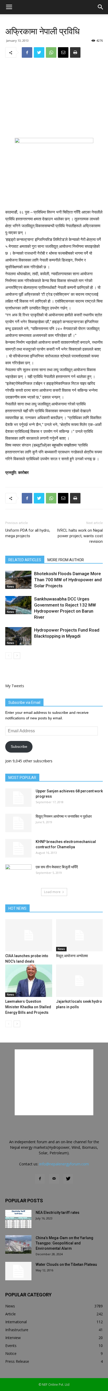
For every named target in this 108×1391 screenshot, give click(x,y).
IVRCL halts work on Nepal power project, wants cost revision (80, 536)
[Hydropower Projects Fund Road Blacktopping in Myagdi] (18, 636)
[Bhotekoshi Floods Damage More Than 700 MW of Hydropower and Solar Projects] (18, 580)
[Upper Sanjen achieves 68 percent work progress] (18, 797)
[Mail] (54, 1179)
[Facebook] (40, 1179)
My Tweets (14, 685)
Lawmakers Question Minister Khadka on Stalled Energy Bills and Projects (28, 1007)
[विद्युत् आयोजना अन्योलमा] (79, 935)
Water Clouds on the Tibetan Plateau (66, 1264)
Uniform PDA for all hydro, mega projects (27, 533)
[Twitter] (68, 1179)
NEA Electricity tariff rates (57, 1212)
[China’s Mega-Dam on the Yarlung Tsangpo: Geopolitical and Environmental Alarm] (18, 1244)
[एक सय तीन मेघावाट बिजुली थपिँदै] (18, 873)
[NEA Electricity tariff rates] (18, 1219)
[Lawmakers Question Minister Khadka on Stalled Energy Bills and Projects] (28, 981)
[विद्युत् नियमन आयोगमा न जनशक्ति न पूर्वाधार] (18, 823)
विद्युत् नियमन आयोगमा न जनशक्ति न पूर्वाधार (64, 816)
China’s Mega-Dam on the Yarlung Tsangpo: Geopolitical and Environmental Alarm (64, 1243)
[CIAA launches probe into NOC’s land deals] (28, 935)
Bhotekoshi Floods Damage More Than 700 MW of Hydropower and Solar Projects (68, 579)
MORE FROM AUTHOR (65, 560)
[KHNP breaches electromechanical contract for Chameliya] (18, 848)
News (10, 586)
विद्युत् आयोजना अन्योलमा (72, 956)
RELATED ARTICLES (24, 560)
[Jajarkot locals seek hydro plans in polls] (79, 981)
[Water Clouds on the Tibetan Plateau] (18, 1271)
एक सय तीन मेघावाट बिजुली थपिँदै (57, 867)
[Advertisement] (54, 98)
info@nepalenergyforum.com (64, 1163)
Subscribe (19, 746)
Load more (52, 892)
